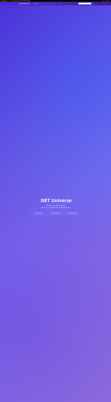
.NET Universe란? (56, 213)
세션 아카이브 (39, 213)
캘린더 (107, 0)
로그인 (60, 3)
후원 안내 (43, 3)
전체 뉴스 (103, 0)
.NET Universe (24, 3)
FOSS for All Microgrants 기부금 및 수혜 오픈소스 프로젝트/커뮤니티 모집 (22, 0)
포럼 (54, 3)
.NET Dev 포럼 (73, 213)
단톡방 (48, 3)
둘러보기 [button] (37, 3)
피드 (109, 0)
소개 (32, 3)
